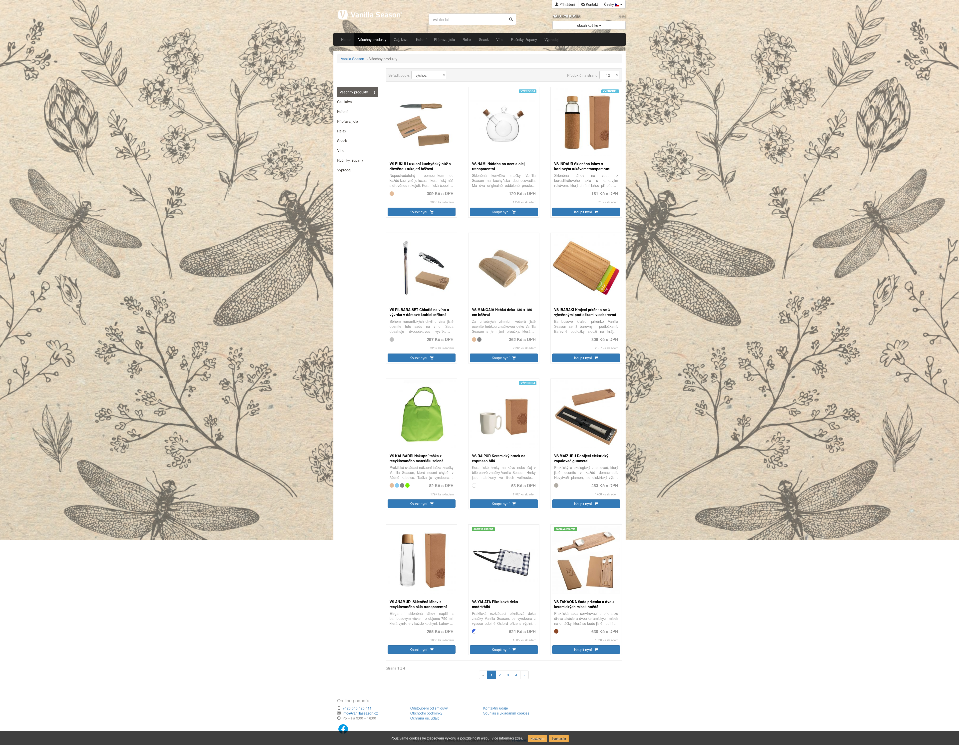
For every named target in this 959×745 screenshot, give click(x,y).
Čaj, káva (401, 39)
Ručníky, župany (524, 39)
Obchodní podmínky (426, 713)
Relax (467, 39)
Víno (499, 39)
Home (346, 39)
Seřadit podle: (399, 75)
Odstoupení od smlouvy (429, 708)
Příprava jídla (444, 39)
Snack (484, 39)
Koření (421, 39)
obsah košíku (588, 25)
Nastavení (537, 738)
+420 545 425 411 (357, 708)
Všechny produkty (372, 39)
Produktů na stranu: (582, 75)
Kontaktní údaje (495, 708)
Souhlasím (558, 738)
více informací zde (506, 738)
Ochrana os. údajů (425, 718)
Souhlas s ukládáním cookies (506, 713)
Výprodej (551, 39)
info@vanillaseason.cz (360, 713)
